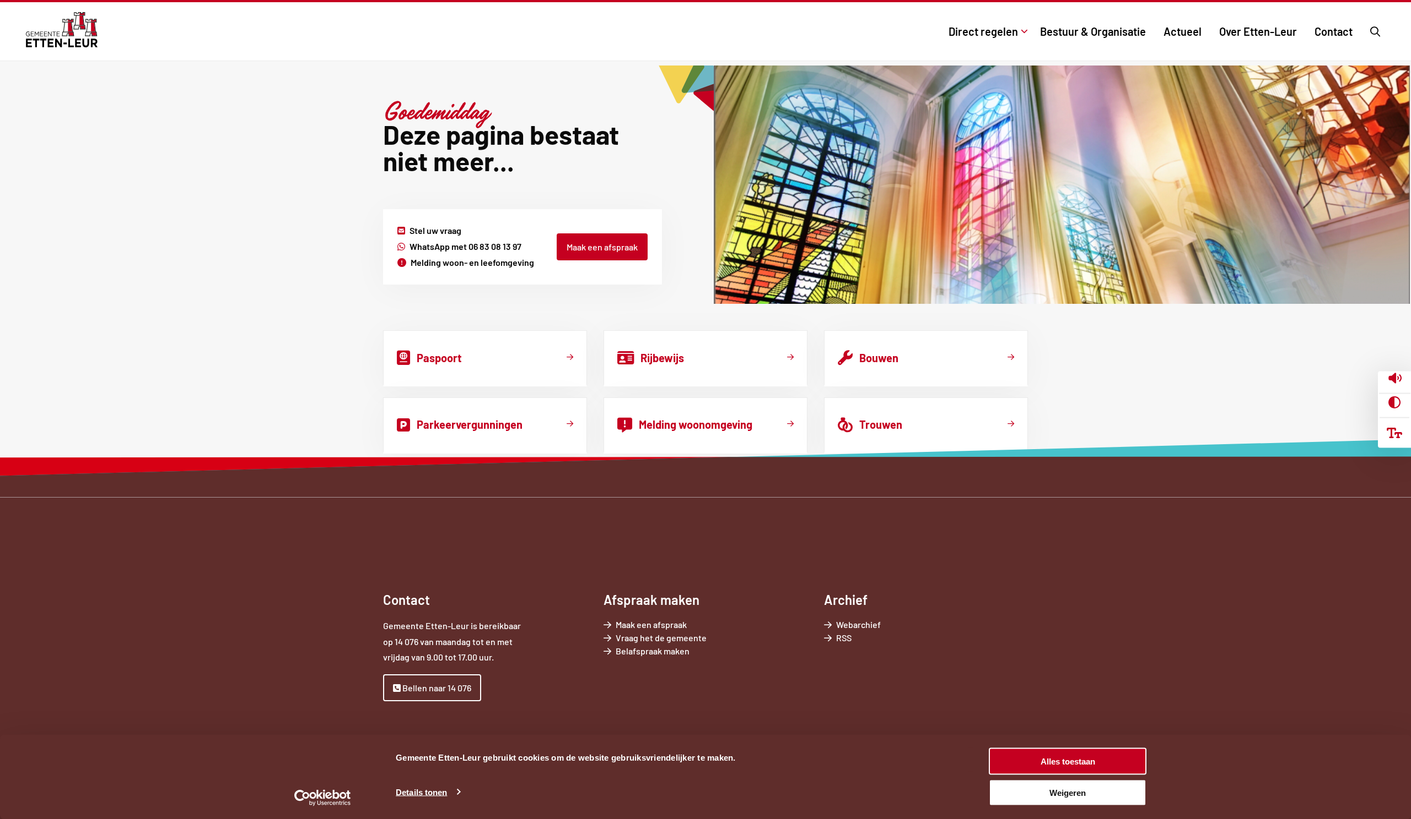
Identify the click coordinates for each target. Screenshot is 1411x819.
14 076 (406, 641)
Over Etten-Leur (1258, 31)
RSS (844, 637)
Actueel (1183, 31)
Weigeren (1067, 792)
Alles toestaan (1068, 761)
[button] (1394, 379)
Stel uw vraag (435, 230)
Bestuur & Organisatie (1093, 31)
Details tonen (421, 791)
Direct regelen (983, 31)
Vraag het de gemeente (676, 638)
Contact (1334, 31)
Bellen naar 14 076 (436, 687)
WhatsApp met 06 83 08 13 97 (465, 246)
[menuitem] (985, 31)
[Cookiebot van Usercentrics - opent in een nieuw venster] (322, 797)
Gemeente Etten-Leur (61, 29)
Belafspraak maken (668, 651)
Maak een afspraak (602, 247)
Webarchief (858, 624)
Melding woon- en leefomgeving (472, 262)
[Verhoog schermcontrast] (1394, 402)
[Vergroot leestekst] (1394, 432)
